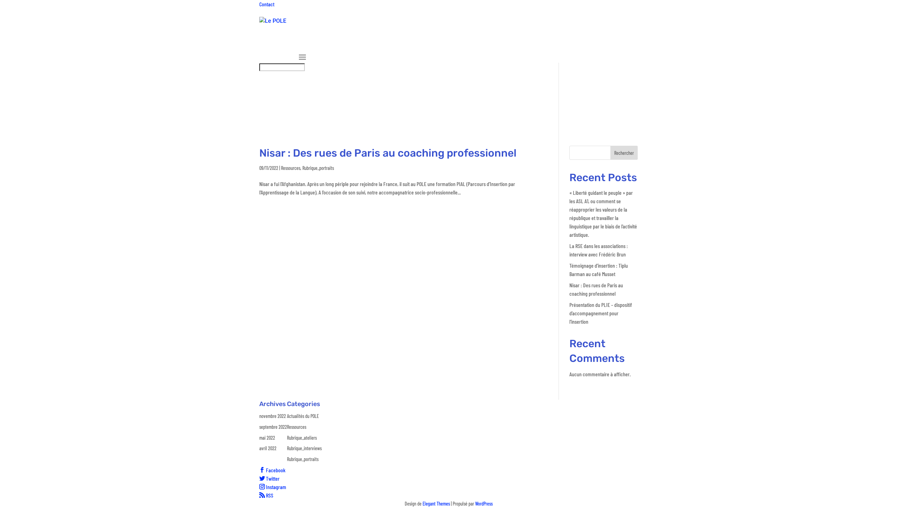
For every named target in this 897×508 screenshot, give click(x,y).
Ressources (459, 43)
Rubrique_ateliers (498, 43)
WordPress (484, 504)
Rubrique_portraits (606, 43)
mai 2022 (267, 438)
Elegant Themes (436, 504)
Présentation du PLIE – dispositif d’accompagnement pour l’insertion (600, 313)
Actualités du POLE (303, 416)
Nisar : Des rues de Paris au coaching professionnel (387, 153)
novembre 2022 (272, 416)
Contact (266, 4)
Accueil (307, 43)
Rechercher (624, 153)
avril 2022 (267, 448)
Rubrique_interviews (548, 43)
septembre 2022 (273, 427)
